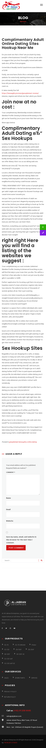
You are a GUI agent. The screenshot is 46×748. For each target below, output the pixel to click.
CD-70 (6, 645)
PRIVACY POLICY (10, 691)
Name (8, 498)
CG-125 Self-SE (9, 663)
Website (9, 521)
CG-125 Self (8, 658)
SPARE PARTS (20, 678)
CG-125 (6, 649)
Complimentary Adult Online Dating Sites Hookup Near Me (23, 43)
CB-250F (31, 649)
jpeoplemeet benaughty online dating (23, 442)
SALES (6, 678)
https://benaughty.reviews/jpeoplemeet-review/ (20, 93)
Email (8, 509)
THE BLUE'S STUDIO (10, 742)
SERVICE (34, 678)
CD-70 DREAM (20, 645)
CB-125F (7, 654)
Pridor (34, 645)
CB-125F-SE (20, 654)
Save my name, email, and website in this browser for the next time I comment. (21, 540)
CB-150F (19, 649)
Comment (10, 472)
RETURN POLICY (10, 697)
